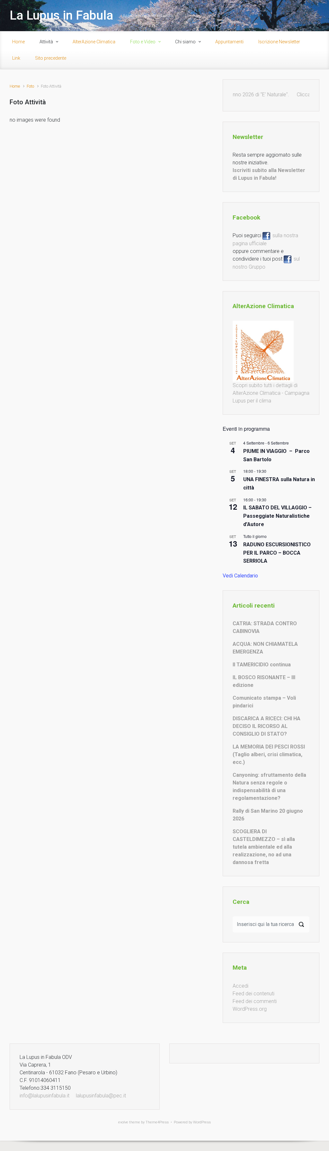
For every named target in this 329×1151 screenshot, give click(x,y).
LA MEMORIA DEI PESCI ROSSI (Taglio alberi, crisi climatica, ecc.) (269, 754)
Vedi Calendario (240, 576)
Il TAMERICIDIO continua (262, 665)
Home (15, 86)
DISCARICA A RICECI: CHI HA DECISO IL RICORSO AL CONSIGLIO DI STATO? (266, 726)
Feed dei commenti (255, 1001)
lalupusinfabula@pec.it (101, 1096)
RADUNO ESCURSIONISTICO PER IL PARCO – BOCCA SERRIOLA (277, 552)
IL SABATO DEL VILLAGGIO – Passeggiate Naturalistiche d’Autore (277, 516)
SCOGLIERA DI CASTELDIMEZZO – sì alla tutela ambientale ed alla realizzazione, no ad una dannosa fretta (264, 846)
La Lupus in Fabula (61, 15)
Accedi (240, 986)
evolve (123, 1122)
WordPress (202, 1122)
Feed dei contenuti (253, 994)
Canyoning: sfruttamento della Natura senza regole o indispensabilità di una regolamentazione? (269, 786)
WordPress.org (250, 1009)
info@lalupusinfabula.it (44, 1096)
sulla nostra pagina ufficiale (265, 239)
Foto (30, 86)
